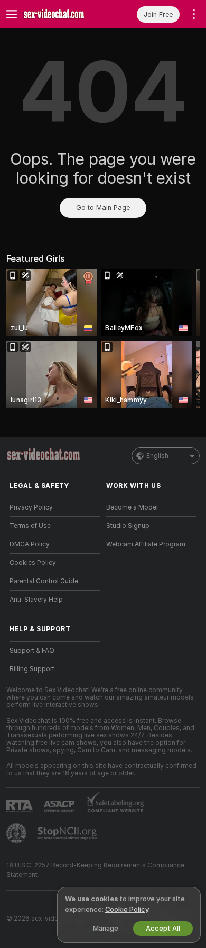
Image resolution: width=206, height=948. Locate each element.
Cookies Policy (33, 562)
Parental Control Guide (44, 581)
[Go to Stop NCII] (68, 833)
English (157, 456)
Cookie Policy (126, 909)
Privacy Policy (31, 507)
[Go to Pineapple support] (17, 833)
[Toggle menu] (11, 14)
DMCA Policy (30, 544)
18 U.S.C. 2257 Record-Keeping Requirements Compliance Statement (95, 870)
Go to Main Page (103, 208)
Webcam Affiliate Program (145, 544)
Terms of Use (30, 526)
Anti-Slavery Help (36, 599)
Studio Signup (127, 526)
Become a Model (132, 507)
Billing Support (32, 669)
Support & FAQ (32, 650)
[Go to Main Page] (63, 14)
